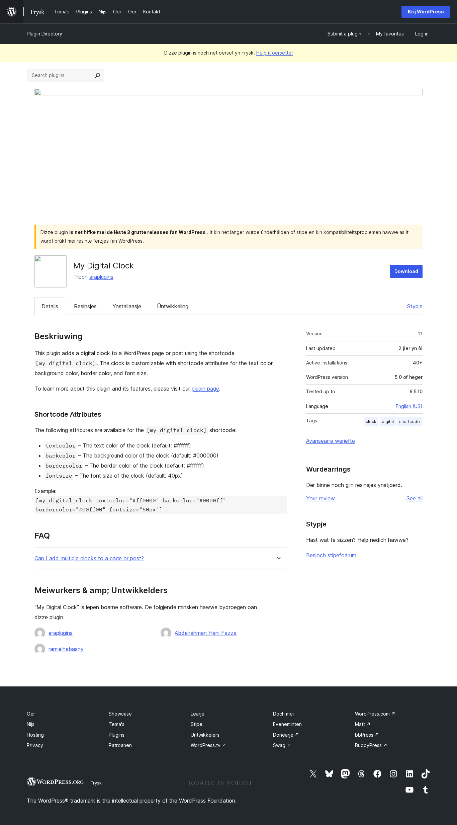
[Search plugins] (97, 75)
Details (49, 306)
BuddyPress (371, 745)
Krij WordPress (426, 11)
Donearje (286, 735)
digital (388, 421)
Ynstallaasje (126, 306)
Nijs (30, 724)
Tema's (116, 724)
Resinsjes (85, 306)
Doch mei (283, 714)
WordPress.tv (208, 745)
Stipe (196, 724)
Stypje (415, 306)
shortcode (409, 421)
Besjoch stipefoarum (331, 555)
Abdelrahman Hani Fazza (206, 633)
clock (371, 421)
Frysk (96, 783)
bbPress (367, 735)
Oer (31, 714)
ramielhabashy (66, 649)
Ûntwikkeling (172, 306)
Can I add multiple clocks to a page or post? (89, 558)
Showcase (120, 714)
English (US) (409, 406)
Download (406, 271)
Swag (282, 745)
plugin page (205, 388)
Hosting (35, 735)
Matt (363, 724)
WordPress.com (375, 714)
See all (414, 498)
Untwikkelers (205, 735)
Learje (197, 714)
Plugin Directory (44, 33)
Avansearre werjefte (330, 440)
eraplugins (101, 276)
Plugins (116, 735)
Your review (320, 498)
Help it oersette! (274, 53)
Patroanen (120, 745)
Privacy (35, 745)
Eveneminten (287, 724)
